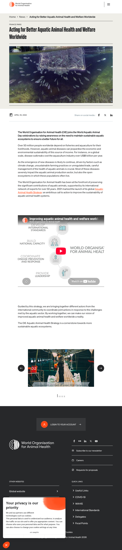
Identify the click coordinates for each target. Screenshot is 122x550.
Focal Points (81, 523)
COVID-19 (80, 497)
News (22, 16)
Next (100, 368)
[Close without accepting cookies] (13, 536)
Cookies (69, 532)
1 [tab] (57, 395)
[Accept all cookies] (55, 536)
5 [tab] (64, 396)
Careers (80, 460)
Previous (21, 368)
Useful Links (81, 490)
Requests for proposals (87, 470)
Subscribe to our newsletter (89, 450)
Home (12, 16)
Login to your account (63, 424)
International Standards (87, 510)
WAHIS (79, 503)
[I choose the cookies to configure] (34, 536)
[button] (6, 545)
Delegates (80, 516)
